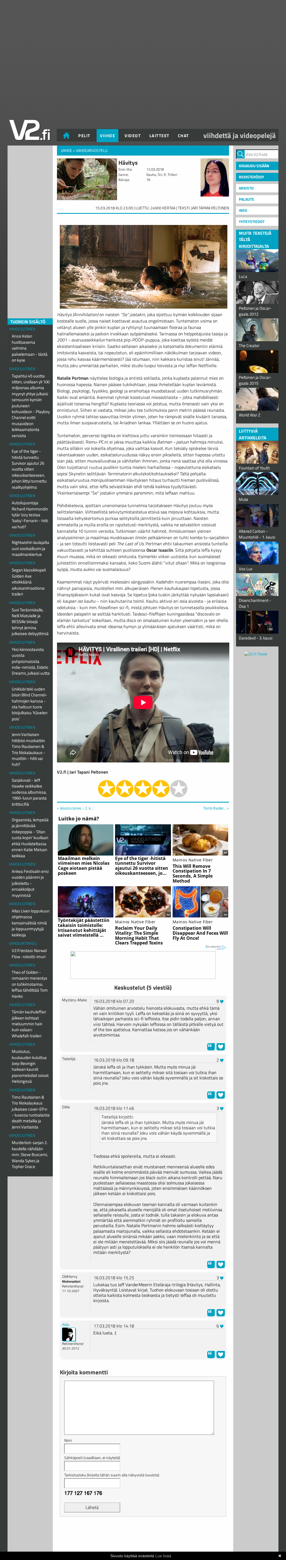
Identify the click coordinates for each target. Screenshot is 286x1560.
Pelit (84, 135)
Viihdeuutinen (22, 329)
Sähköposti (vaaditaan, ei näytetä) (92, 1457)
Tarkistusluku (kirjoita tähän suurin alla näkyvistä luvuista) (111, 1475)
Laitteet (159, 135)
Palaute (246, 199)
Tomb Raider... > (216, 808)
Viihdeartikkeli (23, 943)
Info (243, 210)
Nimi (68, 1440)
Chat (183, 135)
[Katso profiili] (69, 1334)
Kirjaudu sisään (254, 166)
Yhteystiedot (251, 221)
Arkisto (246, 188)
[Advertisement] (143, 1535)
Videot (133, 135)
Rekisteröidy (251, 177)
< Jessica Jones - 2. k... (75, 808)
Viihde (107, 135)
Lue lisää (163, 1556)
